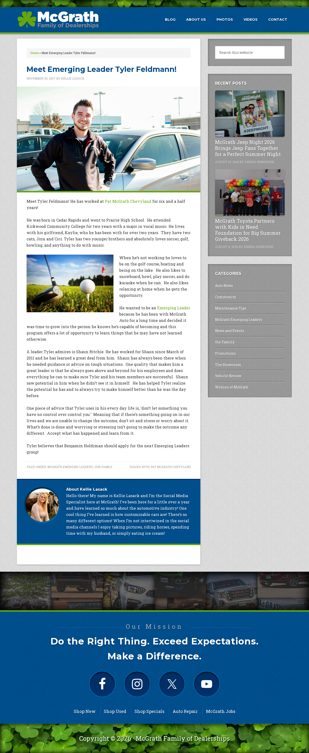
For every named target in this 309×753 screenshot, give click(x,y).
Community (225, 297)
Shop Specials (149, 711)
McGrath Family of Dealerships (183, 738)
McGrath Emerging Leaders (70, 467)
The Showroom (228, 364)
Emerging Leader (173, 307)
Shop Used (115, 711)
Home (34, 53)
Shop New (85, 711)
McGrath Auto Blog (58, 19)
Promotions (225, 353)
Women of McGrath (231, 387)
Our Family (103, 467)
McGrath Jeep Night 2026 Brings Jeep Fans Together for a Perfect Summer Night (248, 148)
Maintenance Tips (230, 308)
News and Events (229, 330)
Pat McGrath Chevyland (128, 201)
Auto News (224, 285)
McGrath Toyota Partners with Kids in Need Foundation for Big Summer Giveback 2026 (248, 230)
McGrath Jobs (220, 711)
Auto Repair (185, 711)
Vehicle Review (228, 375)
